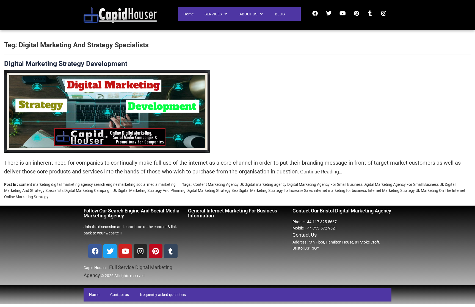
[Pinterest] (356, 13)
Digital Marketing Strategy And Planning (152, 190)
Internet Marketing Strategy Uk (394, 190)
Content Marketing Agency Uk (218, 184)
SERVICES (213, 14)
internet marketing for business (340, 190)
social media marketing (156, 184)
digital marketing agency (72, 184)
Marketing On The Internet (443, 190)
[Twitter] (328, 13)
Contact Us (304, 235)
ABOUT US (248, 14)
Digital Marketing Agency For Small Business (325, 184)
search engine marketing (115, 184)
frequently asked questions (163, 294)
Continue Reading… (320, 172)
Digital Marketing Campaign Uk (90, 190)
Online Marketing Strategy (26, 197)
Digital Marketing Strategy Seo (212, 190)
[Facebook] (315, 13)
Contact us (119, 294)
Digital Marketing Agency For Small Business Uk (403, 184)
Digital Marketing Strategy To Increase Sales (276, 190)
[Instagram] (383, 13)
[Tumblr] (369, 13)
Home (188, 14)
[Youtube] (342, 13)
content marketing (34, 184)
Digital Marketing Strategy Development (65, 64)
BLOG (280, 14)
